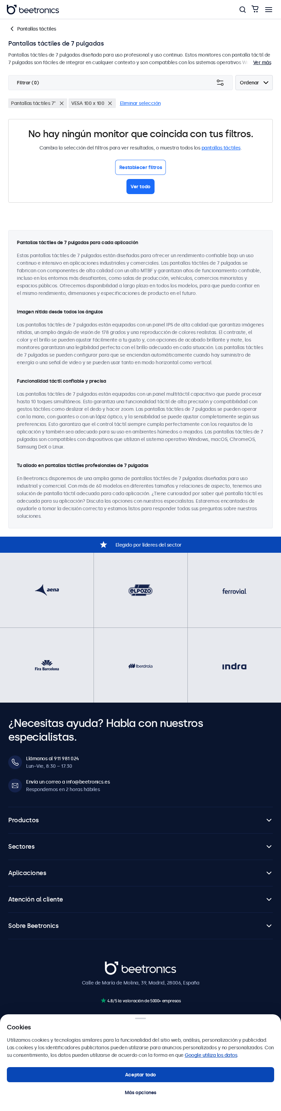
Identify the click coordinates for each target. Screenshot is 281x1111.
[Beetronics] (33, 9)
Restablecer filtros (140, 167)
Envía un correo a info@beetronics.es (68, 781)
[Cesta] (255, 9)
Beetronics (117, 965)
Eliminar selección (140, 103)
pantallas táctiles (221, 147)
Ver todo (140, 186)
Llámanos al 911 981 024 (52, 758)
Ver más (262, 62)
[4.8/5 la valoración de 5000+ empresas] (103, 1000)
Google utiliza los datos (211, 1055)
